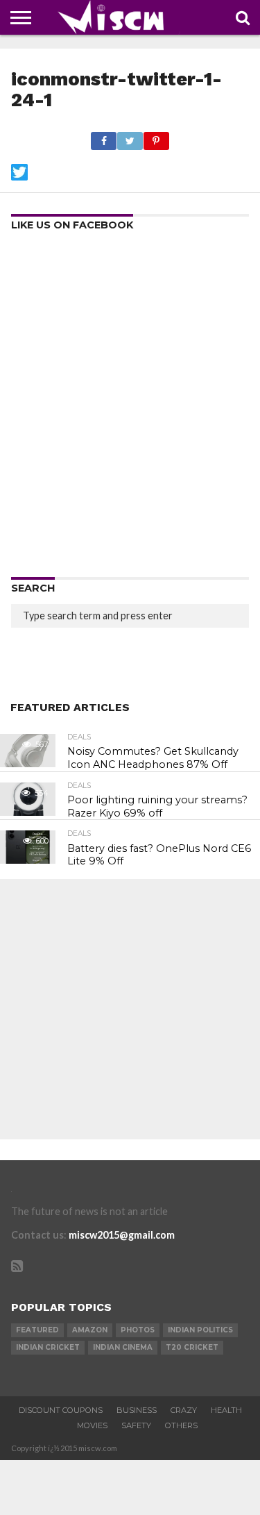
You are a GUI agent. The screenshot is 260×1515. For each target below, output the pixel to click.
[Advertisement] (130, 408)
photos (138, 1329)
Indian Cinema (123, 1347)
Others (181, 1425)
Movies (92, 1425)
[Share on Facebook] (104, 137)
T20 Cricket (192, 1347)
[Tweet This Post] (129, 137)
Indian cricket (48, 1347)
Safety (136, 1425)
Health (226, 1410)
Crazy (184, 1410)
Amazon (89, 1329)
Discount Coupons (61, 1410)
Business (136, 1410)
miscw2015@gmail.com (122, 1235)
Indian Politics (200, 1329)
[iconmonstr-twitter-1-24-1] (19, 176)
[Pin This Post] (156, 137)
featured (37, 1329)
